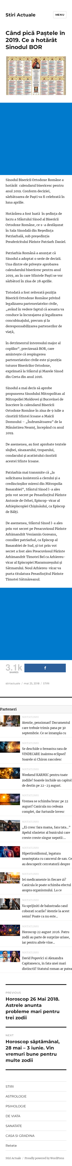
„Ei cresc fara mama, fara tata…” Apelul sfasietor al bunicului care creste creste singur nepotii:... (46, 832)
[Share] (45, 668)
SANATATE (14, 1126)
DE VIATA (13, 1116)
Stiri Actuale (21, 15)
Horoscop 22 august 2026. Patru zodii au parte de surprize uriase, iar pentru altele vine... (46, 937)
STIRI (46, 683)
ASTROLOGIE (16, 1096)
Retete (11, 1146)
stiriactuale (13, 683)
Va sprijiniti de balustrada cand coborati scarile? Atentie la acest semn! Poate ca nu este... (45, 911)
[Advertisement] (36, 139)
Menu (59, 14)
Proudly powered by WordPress (44, 1158)
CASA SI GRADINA (20, 1136)
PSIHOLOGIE (16, 1106)
